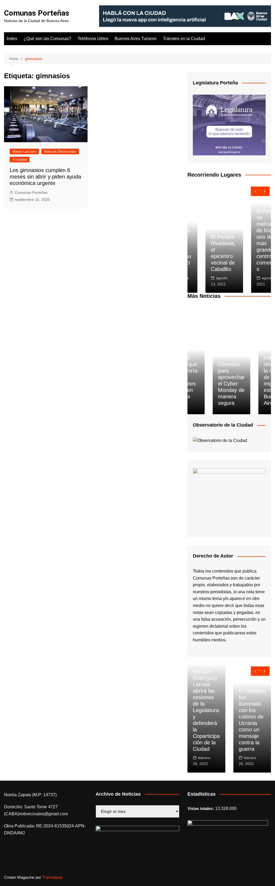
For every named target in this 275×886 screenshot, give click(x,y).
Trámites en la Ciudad (184, 38)
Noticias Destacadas (60, 151)
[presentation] (255, 191)
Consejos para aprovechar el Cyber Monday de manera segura (206, 383)
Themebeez (52, 877)
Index (12, 38)
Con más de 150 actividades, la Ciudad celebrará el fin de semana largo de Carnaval (251, 723)
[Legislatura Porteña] (229, 124)
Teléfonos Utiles (93, 38)
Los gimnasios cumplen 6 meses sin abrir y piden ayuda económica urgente (45, 176)
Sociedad (19, 160)
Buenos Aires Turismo (136, 38)
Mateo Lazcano (24, 151)
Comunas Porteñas (36, 13)
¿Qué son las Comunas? (47, 38)
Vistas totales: (201, 808)
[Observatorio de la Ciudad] (220, 440)
